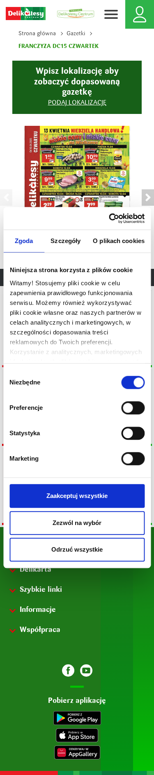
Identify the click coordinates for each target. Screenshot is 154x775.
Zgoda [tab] (24, 240)
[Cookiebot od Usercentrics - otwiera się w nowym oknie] (110, 218)
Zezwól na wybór (77, 522)
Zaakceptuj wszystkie (77, 495)
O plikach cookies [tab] (119, 240)
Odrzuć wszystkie (77, 549)
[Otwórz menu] (111, 14)
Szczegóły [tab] (65, 240)
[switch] (133, 407)
